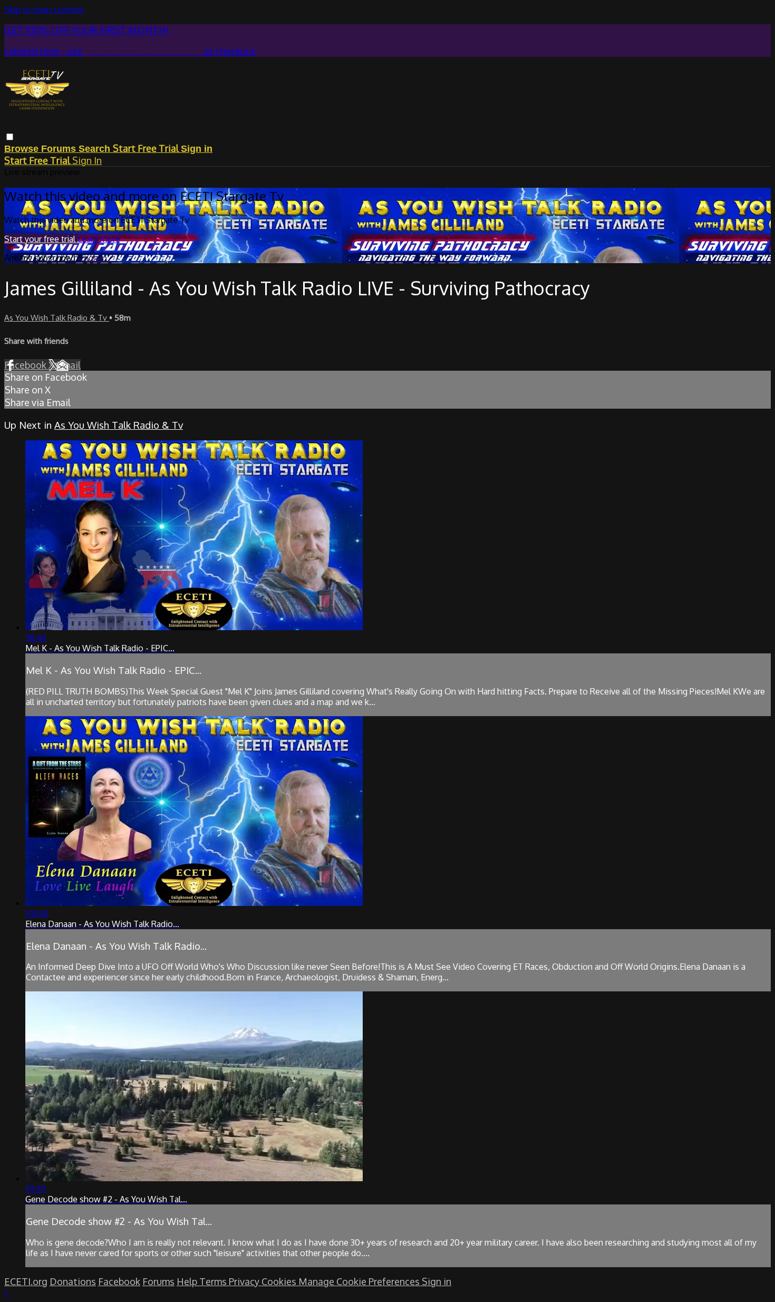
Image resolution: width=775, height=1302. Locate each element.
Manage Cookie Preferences (360, 1281)
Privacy (245, 1281)
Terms (214, 1281)
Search (96, 148)
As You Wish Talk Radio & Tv (56, 318)
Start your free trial (41, 239)
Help (188, 1281)
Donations (73, 1281)
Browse (22, 148)
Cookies (279, 1281)
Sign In (87, 160)
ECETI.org (25, 1281)
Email (68, 365)
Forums (60, 148)
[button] (9, 136)
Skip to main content (44, 9)
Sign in (196, 148)
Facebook (26, 365)
